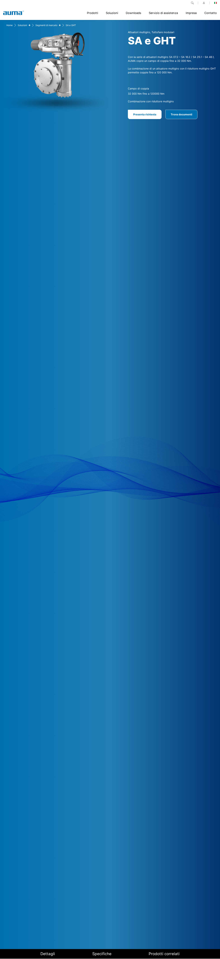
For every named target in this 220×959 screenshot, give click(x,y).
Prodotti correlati (164, 953)
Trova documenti (181, 114)
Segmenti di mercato (46, 25)
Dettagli (47, 953)
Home (9, 25)
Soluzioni (22, 25)
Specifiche (101, 953)
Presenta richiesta (144, 114)
